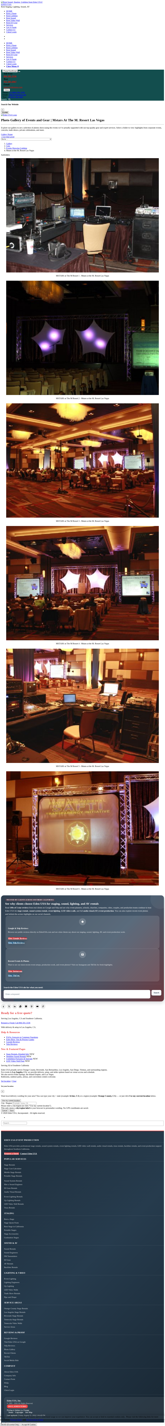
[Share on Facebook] (3, 1006)
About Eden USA (11, 1372)
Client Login (11, 32)
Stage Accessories (11, 1234)
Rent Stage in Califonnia (14, 1226)
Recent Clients (10, 1353)
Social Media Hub (11, 1360)
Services (9, 25)
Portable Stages (10, 1230)
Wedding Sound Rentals (16, 1056)
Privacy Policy (16, 1420)
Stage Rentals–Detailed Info (17, 1054)
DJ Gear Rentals (10, 1188)
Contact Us (10, 30)
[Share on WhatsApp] (20, 1006)
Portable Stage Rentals (13, 1176)
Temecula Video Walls (13, 1323)
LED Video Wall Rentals (14, 1204)
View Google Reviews (17, 938)
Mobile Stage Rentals (12, 1172)
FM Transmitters (10, 1256)
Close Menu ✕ (12, 66)
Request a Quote (8, 1023)
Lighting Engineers (11, 1282)
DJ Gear (7, 1260)
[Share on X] (9, 1006)
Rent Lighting (12, 16)
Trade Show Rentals (12, 1293)
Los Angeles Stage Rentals (14, 1312)
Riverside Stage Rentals (13, 1316)
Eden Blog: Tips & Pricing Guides (20, 1039)
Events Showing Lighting (16, 148)
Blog (6, 1386)
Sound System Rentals (13, 1181)
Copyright (19, 1412)
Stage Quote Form (11, 1223)
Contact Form (9, 1379)
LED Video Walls (11, 1290)
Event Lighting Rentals (13, 1197)
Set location (6, 1081)
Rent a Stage (11, 13)
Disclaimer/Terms (17, 1406)
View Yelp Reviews (16, 943)
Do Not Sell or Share (34, 1420)
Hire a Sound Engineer (13, 1184)
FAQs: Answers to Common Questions (22, 1037)
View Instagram (15, 971)
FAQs (6, 1383)
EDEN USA (6, 4)
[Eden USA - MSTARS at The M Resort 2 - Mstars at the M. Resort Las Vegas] (82, 394)
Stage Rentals (9, 1165)
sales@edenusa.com (13, 87)
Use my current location (11, 1101)
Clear (14, 1081)
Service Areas (9, 1327)
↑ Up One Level (7, 137)
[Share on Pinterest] (31, 1006)
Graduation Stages (11, 1238)
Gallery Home (7, 134)
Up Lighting (9, 1286)
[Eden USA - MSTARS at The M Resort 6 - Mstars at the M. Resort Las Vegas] (82, 885)
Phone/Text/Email (10, 71)
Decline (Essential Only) (10, 1425)
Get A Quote (11, 27)
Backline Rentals (11, 1267)
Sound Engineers (11, 1253)
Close (7, 90)
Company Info (10, 1376)
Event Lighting (10, 1279)
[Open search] (9, 99)
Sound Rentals (10, 1249)
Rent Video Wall (13, 20)
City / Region (6, 1103)
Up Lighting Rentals (12, 1200)
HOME (9, 11)
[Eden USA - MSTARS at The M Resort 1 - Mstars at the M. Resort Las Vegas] (82, 272)
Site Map (28, 1412)
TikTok (7, 1357)
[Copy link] (43, 1006)
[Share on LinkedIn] (14, 1006)
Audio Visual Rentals (12, 1192)
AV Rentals (8, 1264)
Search (156, 993)
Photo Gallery (9, 1349)
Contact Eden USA (28, 1154)
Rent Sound (11, 18)
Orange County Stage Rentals (16, 1308)
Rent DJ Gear (11, 23)
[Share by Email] (37, 1006)
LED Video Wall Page (15, 1061)
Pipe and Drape (10, 1297)
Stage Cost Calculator (12, 1169)
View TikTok (14, 976)
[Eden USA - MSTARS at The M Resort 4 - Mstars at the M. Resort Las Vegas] (82, 639)
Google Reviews (13, 1042)
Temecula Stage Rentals (13, 1320)
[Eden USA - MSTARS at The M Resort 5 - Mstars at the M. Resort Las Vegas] (82, 762)
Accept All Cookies (29, 1425)
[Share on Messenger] (26, 1006)
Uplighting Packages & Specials (19, 1059)
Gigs (8, 146)
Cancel (4, 1111)
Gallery (9, 143)
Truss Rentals (9, 1208)
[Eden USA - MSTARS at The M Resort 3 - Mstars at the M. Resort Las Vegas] (82, 517)
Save (12, 1111)
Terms (10, 1412)
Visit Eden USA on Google (15, 1342)
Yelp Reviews (12, 1044)
